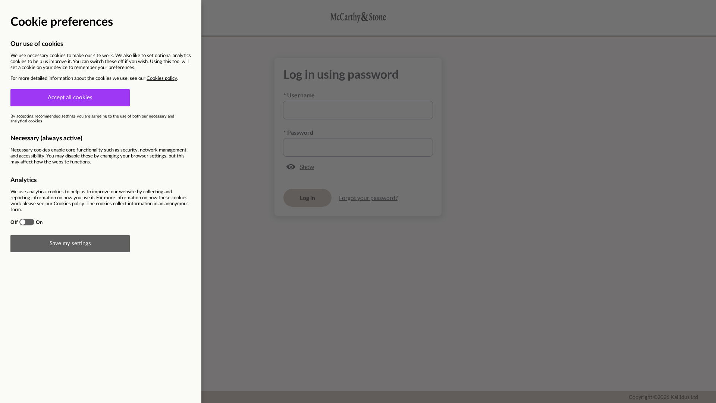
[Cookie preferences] (358, 201)
